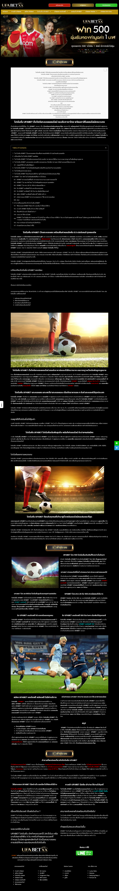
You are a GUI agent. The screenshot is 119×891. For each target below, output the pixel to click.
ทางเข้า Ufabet (16, 11)
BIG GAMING (43, 880)
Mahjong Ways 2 (94, 875)
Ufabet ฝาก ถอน (106, 11)
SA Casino (43, 871)
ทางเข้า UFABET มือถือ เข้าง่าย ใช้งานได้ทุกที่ (61, 108)
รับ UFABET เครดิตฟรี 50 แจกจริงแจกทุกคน (61, 96)
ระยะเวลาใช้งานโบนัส (61, 112)
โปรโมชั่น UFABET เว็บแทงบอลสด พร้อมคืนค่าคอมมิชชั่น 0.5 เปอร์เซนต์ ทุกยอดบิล (60, 74)
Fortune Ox (92, 878)
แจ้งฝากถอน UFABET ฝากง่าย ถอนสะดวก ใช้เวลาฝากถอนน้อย (61, 101)
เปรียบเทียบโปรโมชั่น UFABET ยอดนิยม (60, 76)
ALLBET (42, 873)
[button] (105, 148)
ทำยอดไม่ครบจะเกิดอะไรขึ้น (61, 117)
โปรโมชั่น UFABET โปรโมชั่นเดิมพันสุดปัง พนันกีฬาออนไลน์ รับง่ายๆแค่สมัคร (60, 83)
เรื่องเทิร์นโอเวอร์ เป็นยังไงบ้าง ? (61, 110)
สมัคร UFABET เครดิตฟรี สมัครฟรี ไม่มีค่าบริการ (61, 99)
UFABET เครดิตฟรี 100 (86, 624)
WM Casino (43, 878)
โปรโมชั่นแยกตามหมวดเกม (60, 85)
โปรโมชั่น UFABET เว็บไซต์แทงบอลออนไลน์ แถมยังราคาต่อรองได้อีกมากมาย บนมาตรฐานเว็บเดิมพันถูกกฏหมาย (60, 78)
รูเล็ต (66, 878)
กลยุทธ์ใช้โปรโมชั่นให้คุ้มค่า (61, 82)
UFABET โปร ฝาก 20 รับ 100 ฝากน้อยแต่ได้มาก (61, 94)
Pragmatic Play (45, 875)
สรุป (61, 103)
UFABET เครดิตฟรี (20, 602)
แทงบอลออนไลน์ (19, 882)
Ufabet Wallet (90, 11)
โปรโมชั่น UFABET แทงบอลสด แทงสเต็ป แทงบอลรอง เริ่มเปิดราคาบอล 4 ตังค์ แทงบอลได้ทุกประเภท (60, 80)
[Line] (116, 443)
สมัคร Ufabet (29, 11)
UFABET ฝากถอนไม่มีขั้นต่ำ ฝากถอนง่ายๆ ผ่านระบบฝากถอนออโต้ (61, 91)
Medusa (91, 873)
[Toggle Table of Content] (104, 69)
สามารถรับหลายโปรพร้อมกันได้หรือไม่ (61, 115)
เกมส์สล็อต (68, 871)
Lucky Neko (93, 871)
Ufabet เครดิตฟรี (60, 11)
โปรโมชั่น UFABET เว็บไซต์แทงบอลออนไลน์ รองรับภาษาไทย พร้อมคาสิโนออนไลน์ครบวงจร (59, 72)
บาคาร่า (67, 873)
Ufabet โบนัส (19, 878)
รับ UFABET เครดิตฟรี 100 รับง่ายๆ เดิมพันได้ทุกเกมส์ (61, 98)
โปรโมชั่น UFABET (43, 11)
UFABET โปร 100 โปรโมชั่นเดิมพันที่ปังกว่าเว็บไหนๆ (61, 89)
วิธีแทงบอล (18, 884)
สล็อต (66, 875)
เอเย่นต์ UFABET (76, 11)
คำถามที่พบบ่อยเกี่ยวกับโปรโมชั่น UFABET (61, 105)
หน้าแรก (5, 11)
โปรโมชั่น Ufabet (20, 875)
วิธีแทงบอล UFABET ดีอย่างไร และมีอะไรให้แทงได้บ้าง (61, 107)
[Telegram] (116, 448)
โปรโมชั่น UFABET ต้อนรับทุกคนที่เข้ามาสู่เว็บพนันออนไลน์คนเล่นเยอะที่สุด (60, 87)
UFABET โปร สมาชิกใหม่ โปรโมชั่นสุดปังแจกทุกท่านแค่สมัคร (61, 93)
